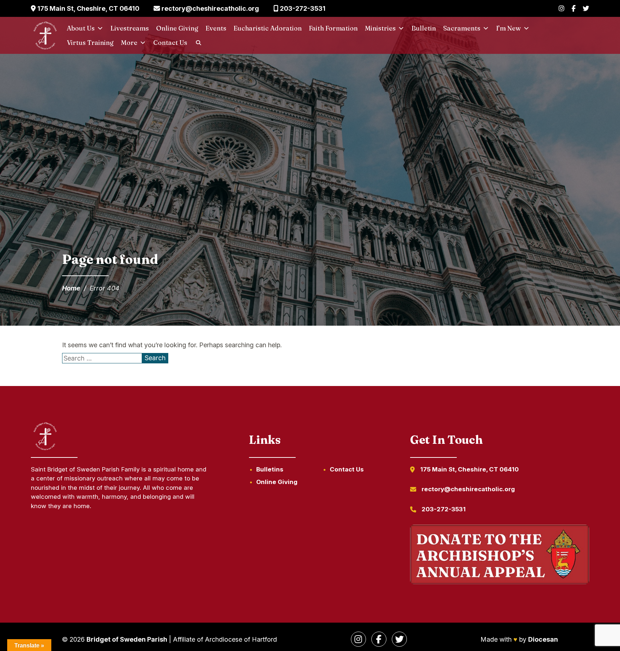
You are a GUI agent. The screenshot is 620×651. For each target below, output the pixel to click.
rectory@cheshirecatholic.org (209, 8)
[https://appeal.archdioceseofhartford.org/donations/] (499, 556)
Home (71, 288)
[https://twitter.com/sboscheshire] (399, 639)
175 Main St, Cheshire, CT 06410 (87, 8)
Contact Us (170, 42)
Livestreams (130, 28)
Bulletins (269, 469)
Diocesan (543, 639)
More (129, 42)
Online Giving (177, 28)
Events (216, 28)
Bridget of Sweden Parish (126, 639)
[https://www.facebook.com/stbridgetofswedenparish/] (378, 639)
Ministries (380, 28)
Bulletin (424, 28)
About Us (81, 28)
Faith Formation (333, 28)
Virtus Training (90, 42)
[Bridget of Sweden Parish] (45, 35)
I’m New (508, 28)
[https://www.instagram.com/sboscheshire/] (358, 639)
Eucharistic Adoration (268, 28)
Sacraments (461, 28)
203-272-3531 (301, 8)
